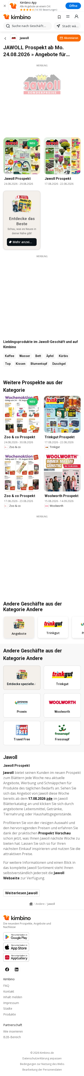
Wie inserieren (13, 1031)
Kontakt (8, 991)
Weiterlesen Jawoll (21, 893)
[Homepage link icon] (31, 904)
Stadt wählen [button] (70, 26)
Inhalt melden (12, 997)
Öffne (73, 6)
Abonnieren (71, 38)
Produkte (9, 1014)
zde (49, 798)
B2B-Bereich (12, 1037)
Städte (7, 1008)
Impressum (11, 1003)
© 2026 (42, 1053)
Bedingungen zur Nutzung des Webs (42, 1064)
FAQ (6, 986)
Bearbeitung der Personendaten (42, 1069)
